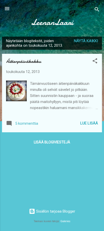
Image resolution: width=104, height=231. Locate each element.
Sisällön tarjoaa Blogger (55, 211)
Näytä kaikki (86, 41)
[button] (95, 62)
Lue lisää (89, 123)
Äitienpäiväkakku (23, 61)
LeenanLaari (52, 22)
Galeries (65, 221)
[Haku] (97, 10)
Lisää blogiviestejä (52, 142)
